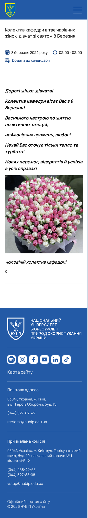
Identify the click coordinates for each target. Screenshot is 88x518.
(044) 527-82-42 (21, 413)
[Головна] (10, 10)
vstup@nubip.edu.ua (25, 483)
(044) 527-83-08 (21, 474)
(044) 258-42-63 (21, 469)
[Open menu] (77, 10)
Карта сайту (20, 372)
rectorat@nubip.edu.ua (27, 421)
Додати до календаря (31, 60)
